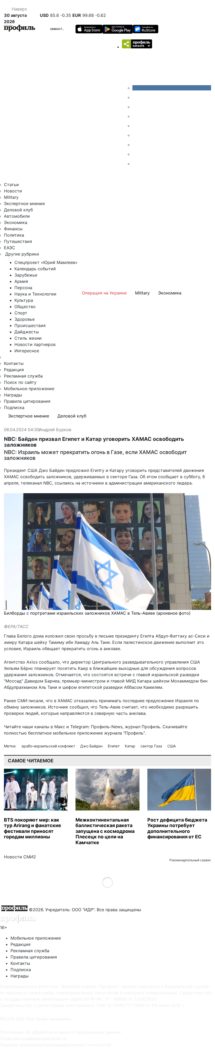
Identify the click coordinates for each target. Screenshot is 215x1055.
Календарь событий (35, 268)
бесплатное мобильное (52, 733)
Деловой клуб (18, 209)
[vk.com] (171, 87)
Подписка (14, 407)
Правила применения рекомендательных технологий (55, 1044)
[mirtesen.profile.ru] (136, 116)
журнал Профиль (142, 726)
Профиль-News (106, 726)
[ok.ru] (136, 97)
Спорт (20, 312)
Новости (57, 28)
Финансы (13, 228)
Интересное (26, 350)
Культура (23, 300)
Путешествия (18, 241)
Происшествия (30, 325)
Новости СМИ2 (20, 856)
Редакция (14, 369)
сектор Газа (152, 746)
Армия (21, 281)
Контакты (14, 363)
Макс (59, 726)
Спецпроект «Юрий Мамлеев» (46, 262)
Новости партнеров (35, 344)
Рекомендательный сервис (190, 860)
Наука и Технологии (35, 294)
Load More (108, 882)
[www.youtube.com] (136, 106)
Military (11, 197)
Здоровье (24, 319)
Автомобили (17, 216)
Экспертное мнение (24, 203)
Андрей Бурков (55, 429)
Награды (13, 394)
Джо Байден (92, 746)
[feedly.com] (136, 144)
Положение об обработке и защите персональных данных (60, 1032)
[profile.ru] (136, 154)
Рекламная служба (23, 376)
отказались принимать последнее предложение (124, 700)
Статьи (11, 184)
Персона (23, 287)
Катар (130, 746)
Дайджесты (26, 331)
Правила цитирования (27, 401)
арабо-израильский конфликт (49, 746)
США (171, 746)
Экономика (15, 222)
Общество (25, 306)
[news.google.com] (136, 135)
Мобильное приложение (29, 388)
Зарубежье (25, 275)
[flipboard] (136, 163)
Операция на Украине (104, 292)
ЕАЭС (9, 247)
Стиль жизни (28, 338)
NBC (47, 483)
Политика (14, 235)
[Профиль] (19, 29)
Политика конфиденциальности (33, 1038)
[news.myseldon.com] (136, 125)
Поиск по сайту (20, 382)
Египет (114, 746)
